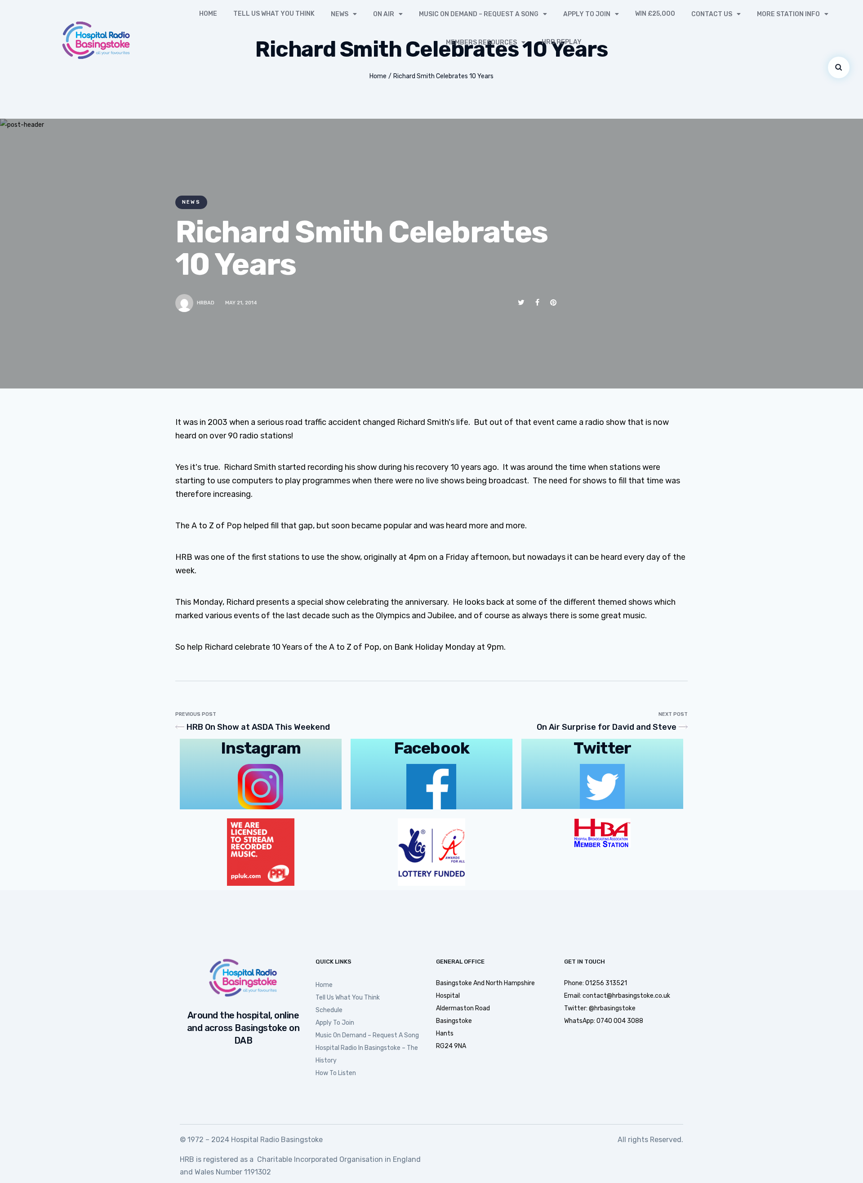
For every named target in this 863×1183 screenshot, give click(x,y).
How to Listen (336, 1073)
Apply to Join (586, 14)
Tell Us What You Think (274, 14)
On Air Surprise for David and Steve (606, 727)
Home (208, 14)
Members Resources (481, 42)
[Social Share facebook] (537, 302)
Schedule (329, 1010)
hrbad (205, 303)
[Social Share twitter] (521, 302)
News (339, 14)
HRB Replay (562, 42)
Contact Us (711, 14)
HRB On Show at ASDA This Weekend (258, 727)
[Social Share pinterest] (553, 302)
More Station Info (788, 14)
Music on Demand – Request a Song (478, 14)
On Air (383, 14)
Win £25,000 (655, 14)
